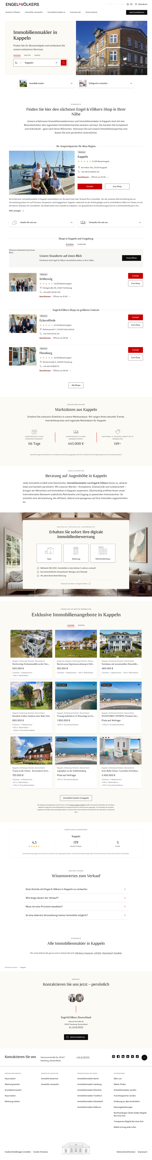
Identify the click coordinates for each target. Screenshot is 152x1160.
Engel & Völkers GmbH (77, 805)
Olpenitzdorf (107, 953)
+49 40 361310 (83, 1057)
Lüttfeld (97, 953)
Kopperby (89, 953)
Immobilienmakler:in (56, 12)
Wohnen (70, 244)
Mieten (27, 55)
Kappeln (83, 156)
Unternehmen (91, 12)
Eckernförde (47, 320)
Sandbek (118, 953)
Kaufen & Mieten (13, 12)
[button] (42, 222)
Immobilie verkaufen (34, 12)
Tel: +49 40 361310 (76, 1027)
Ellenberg (79, 953)
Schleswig (45, 279)
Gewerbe (82, 244)
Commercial (75, 12)
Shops (37, 55)
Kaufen (17, 55)
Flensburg (45, 353)
